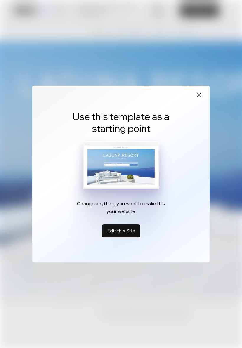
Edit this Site (121, 231)
